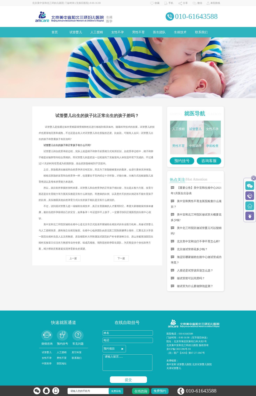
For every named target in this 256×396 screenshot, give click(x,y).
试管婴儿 (75, 32)
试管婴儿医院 (184, 364)
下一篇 (121, 258)
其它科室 (77, 352)
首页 (55, 32)
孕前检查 (212, 146)
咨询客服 (209, 161)
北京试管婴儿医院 (202, 364)
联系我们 (201, 32)
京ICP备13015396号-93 (178, 349)
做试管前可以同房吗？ (191, 278)
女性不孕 (117, 32)
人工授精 (96, 32)
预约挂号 (182, 161)
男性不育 (138, 32)
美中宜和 (171, 364)
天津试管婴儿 (173, 368)
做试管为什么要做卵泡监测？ (195, 286)
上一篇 (73, 258)
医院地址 (62, 363)
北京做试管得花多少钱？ (192, 249)
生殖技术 (180, 32)
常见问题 (78, 343)
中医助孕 (195, 146)
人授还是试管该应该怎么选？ (195, 270)
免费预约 (160, 391)
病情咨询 (47, 343)
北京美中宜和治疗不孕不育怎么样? (198, 241)
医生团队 (159, 32)
